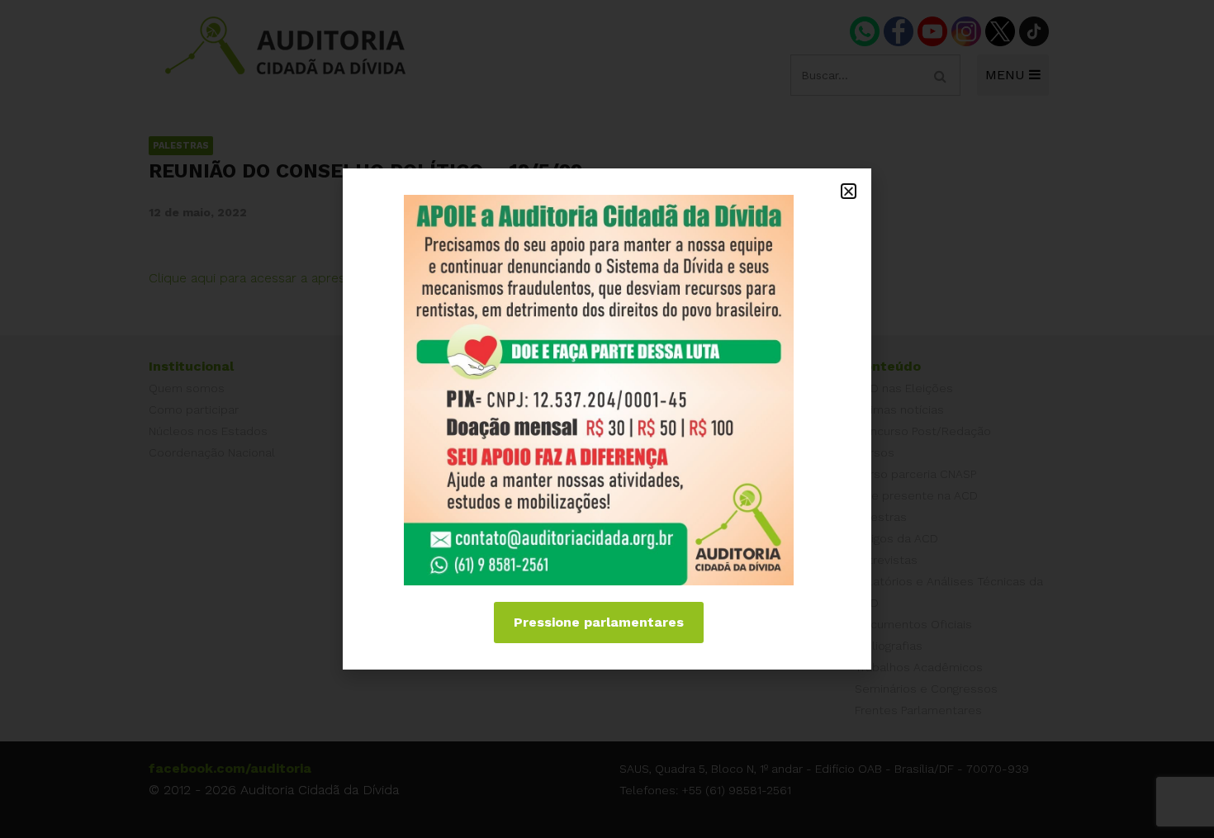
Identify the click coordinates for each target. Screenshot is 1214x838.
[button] (848, 191)
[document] (607, 419)
